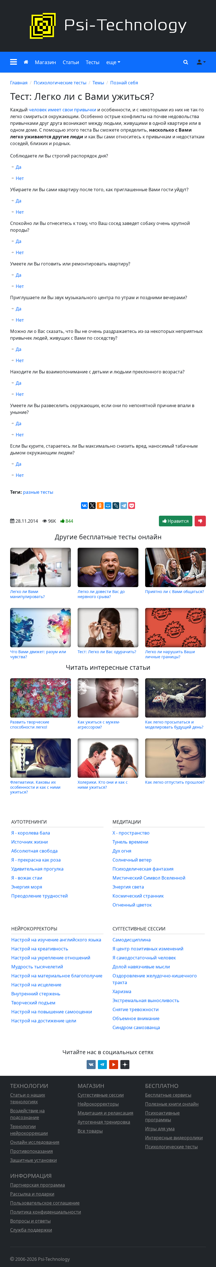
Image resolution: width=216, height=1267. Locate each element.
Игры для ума (160, 1129)
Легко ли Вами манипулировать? (27, 594)
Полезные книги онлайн (172, 1104)
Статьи (71, 62)
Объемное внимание (135, 1018)
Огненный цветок (132, 905)
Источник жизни (29, 842)
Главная (19, 83)
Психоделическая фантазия (143, 869)
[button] (13, 62)
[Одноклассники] (100, 505)
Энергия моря (26, 887)
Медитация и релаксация (105, 1113)
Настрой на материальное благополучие (56, 976)
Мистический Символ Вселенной (148, 878)
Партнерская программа (37, 1185)
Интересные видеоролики (174, 1138)
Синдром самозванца (136, 1027)
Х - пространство (131, 833)
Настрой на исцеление (36, 985)
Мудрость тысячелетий (37, 967)
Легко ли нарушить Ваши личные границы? (170, 654)
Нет (20, 178)
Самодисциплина (131, 940)
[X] (92, 505)
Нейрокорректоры (98, 1104)
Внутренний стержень (35, 994)
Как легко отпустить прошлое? (174, 782)
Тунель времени (130, 842)
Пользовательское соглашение (45, 1203)
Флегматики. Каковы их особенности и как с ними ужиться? (35, 787)
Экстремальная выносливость (145, 1000)
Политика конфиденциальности (45, 1212)
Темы (98, 83)
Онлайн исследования (34, 1142)
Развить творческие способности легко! (29, 724)
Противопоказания (31, 1151)
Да (18, 167)
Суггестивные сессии (101, 1095)
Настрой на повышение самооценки (51, 1012)
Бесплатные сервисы (168, 1095)
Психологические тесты (60, 83)
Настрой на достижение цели (43, 1021)
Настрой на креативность (39, 949)
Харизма (121, 991)
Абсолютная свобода (34, 851)
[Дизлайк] (200, 521)
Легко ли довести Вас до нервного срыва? (101, 594)
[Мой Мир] (108, 505)
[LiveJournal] (115, 505)
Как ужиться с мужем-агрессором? (99, 724)
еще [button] (111, 62)
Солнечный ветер (132, 860)
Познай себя (124, 83)
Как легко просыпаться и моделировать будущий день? (174, 724)
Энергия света (128, 887)
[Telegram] (123, 505)
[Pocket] (131, 505)
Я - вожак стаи (26, 878)
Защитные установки (33, 1160)
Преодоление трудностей (39, 896)
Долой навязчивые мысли (141, 967)
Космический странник (138, 896)
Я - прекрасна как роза (36, 860)
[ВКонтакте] (84, 505)
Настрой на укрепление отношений (50, 958)
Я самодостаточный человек (144, 958)
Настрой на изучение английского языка (56, 940)
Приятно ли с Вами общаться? (174, 591)
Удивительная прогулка (37, 869)
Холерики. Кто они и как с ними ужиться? (103, 784)
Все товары (90, 1131)
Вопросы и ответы (30, 1221)
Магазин (45, 62)
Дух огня (121, 851)
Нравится (177, 521)
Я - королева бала (30, 833)
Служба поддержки (31, 1230)
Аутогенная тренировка (104, 1122)
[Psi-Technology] (108, 26)
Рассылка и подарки (32, 1194)
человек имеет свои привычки (62, 110)
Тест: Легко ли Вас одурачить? (107, 651)
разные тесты (38, 492)
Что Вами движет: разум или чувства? (38, 654)
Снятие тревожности (135, 1009)
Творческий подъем (33, 1003)
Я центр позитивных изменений (147, 949)
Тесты (93, 62)
